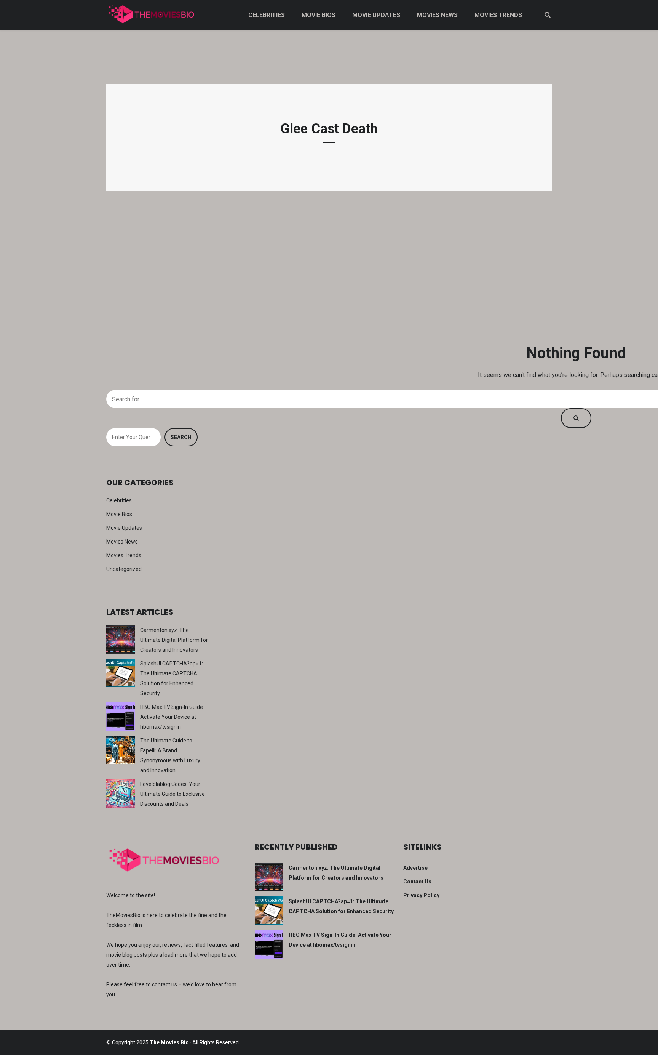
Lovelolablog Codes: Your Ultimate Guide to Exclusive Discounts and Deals (172, 794)
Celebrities (266, 15)
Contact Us (417, 882)
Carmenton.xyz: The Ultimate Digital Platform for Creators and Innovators (174, 640)
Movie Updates (376, 15)
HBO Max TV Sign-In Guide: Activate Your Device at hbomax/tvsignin (172, 717)
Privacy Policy (421, 895)
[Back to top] (650, 1047)
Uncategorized (124, 569)
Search (181, 437)
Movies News (437, 15)
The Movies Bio (169, 1042)
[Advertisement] (329, 266)
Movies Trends (498, 15)
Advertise (415, 868)
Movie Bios (318, 15)
